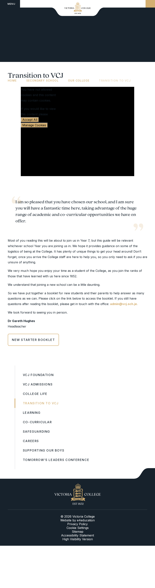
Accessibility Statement (77, 535)
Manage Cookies (34, 125)
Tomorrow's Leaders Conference (56, 460)
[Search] (150, 4)
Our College (78, 80)
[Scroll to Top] (144, 473)
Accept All (29, 120)
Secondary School (42, 80)
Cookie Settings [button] (78, 528)
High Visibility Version (77, 539)
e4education (86, 520)
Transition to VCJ (115, 80)
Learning (32, 413)
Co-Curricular (37, 422)
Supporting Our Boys (43, 450)
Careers (31, 441)
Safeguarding (36, 431)
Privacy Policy (77, 524)
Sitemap (77, 531)
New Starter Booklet (33, 340)
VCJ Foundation (38, 375)
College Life (35, 394)
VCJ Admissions (38, 384)
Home (12, 80)
